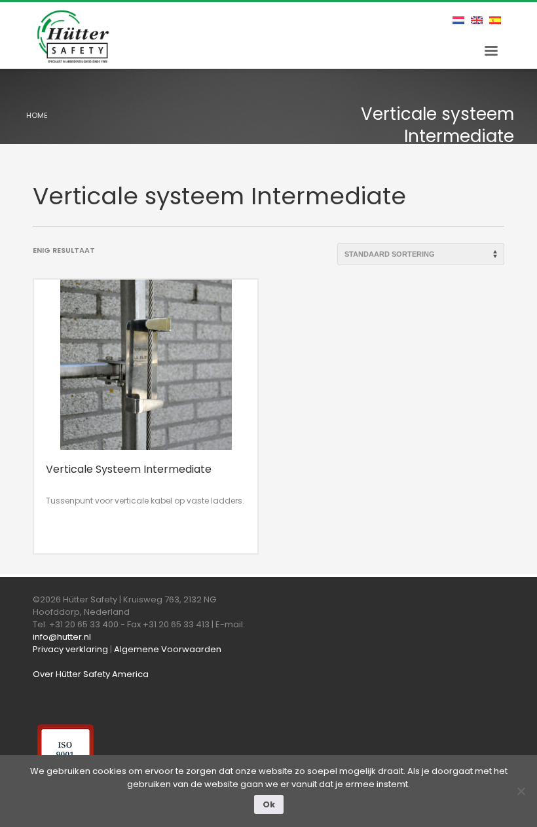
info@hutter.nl (62, 637)
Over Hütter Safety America (91, 674)
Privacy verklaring (70, 649)
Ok (269, 804)
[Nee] (520, 791)
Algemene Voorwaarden (167, 649)
